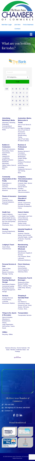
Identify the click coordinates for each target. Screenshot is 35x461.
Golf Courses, (6, 326)
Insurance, (5, 198)
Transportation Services (24, 315)
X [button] (23, 104)
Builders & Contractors (6, 146)
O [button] (27, 96)
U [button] (12, 104)
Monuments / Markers (8, 303)
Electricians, (5, 163)
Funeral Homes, (6, 299)
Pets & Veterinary (24, 264)
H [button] (20, 93)
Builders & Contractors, (8, 149)
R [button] (20, 100)
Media (4, 129)
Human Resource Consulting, (23, 166)
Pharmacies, (5, 225)
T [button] (27, 100)
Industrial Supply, (23, 237)
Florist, (30, 305)
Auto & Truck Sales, (23, 139)
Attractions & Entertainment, (6, 320)
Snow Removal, (22, 221)
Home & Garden (23, 212)
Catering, (25, 286)
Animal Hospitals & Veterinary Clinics (23, 270)
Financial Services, (7, 200)
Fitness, (4, 322)
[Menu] (31, 34)
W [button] (20, 104)
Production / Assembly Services (24, 239)
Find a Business (28, 25)
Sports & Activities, (7, 317)
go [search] (18, 81)
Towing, (20, 137)
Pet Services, (21, 266)
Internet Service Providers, (22, 187)
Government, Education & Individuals (22, 198)
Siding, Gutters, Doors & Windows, (9, 166)
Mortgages (5, 203)
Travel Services (6, 248)
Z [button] (19, 108)
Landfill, (30, 237)
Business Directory (10, 348)
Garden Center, (22, 223)
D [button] (23, 89)
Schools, (20, 202)
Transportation (23, 313)
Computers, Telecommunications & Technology (25, 179)
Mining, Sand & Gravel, (24, 235)
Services (5, 295)
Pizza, (30, 286)
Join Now (17, 25)
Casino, (13, 326)
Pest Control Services (24, 225)
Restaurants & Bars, (23, 282)
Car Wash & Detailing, (24, 128)
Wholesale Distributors (24, 260)
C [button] (19, 89)
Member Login (7, 25)
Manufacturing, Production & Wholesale (23, 247)
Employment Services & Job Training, (24, 170)
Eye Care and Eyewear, (9, 221)
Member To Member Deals (18, 349)
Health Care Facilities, (8, 216)
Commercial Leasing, (8, 286)
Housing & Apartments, (8, 231)
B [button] (16, 89)
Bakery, (20, 286)
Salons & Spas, (6, 268)
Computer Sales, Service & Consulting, (25, 184)
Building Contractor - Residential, (8, 160)
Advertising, (5, 122)
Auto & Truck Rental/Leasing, (22, 134)
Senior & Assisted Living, (9, 219)
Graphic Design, (22, 158)
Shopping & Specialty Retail (23, 297)
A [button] (12, 89)
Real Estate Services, (8, 288)
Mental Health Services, (9, 218)
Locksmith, (5, 301)
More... (4, 168)
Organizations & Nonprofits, (6, 184)
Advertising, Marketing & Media (8, 119)
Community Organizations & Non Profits (9, 179)
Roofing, (4, 154)
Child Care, (5, 270)
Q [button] (16, 100)
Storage (4, 291)
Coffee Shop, (21, 287)
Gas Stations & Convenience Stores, (24, 302)
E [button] (27, 89)
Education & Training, (24, 204)
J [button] (26, 93)
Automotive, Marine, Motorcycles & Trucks (25, 120)
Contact (17, 29)
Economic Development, (25, 206)
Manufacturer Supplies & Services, (25, 253)
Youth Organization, (7, 324)
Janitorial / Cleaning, (24, 233)
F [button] (13, 93)
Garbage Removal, (7, 298)
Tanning (10, 274)
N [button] (23, 96)
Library (20, 208)
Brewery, (28, 287)
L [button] (16, 96)
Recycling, (5, 334)
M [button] (19, 96)
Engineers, (21, 160)
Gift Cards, (26, 307)
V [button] (16, 104)
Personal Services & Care (9, 265)
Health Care (6, 212)
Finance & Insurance (9, 196)
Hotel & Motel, (6, 247)
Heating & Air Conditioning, (6, 157)
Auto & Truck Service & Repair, (24, 125)
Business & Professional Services (22, 147)
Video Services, (22, 190)
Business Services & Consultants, (23, 152)
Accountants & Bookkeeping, (22, 155)
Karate (4, 328)
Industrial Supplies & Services (25, 230)
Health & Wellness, (7, 214)
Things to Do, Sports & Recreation (9, 314)
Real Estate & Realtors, (8, 284)
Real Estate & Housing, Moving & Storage (8, 280)
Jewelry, (20, 307)
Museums (5, 190)
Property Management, (8, 289)
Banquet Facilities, (23, 284)
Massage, (5, 274)
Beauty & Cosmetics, (8, 272)
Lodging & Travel (8, 244)
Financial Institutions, (8, 202)
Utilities (4, 332)
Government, (27, 202)
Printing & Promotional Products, (24, 162)
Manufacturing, (22, 251)
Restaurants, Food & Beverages (25, 279)
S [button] (23, 100)
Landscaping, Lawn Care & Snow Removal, (25, 217)
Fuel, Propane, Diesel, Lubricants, (24, 257)
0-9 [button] (7, 89)
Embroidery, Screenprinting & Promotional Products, (8, 126)
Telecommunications (24, 192)
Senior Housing (6, 233)
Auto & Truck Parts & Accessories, (24, 130)
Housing (5, 229)
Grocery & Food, (22, 305)
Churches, (5, 186)
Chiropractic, (5, 223)
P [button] (12, 100)
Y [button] (27, 104)
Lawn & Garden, (22, 214)
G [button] (16, 93)
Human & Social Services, (9, 188)
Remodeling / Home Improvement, (8, 151)
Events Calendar (22, 348)
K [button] (12, 96)
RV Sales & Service (23, 140)
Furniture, (21, 309)
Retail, (20, 300)
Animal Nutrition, (22, 268)
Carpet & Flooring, (23, 219)
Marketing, (12, 122)
